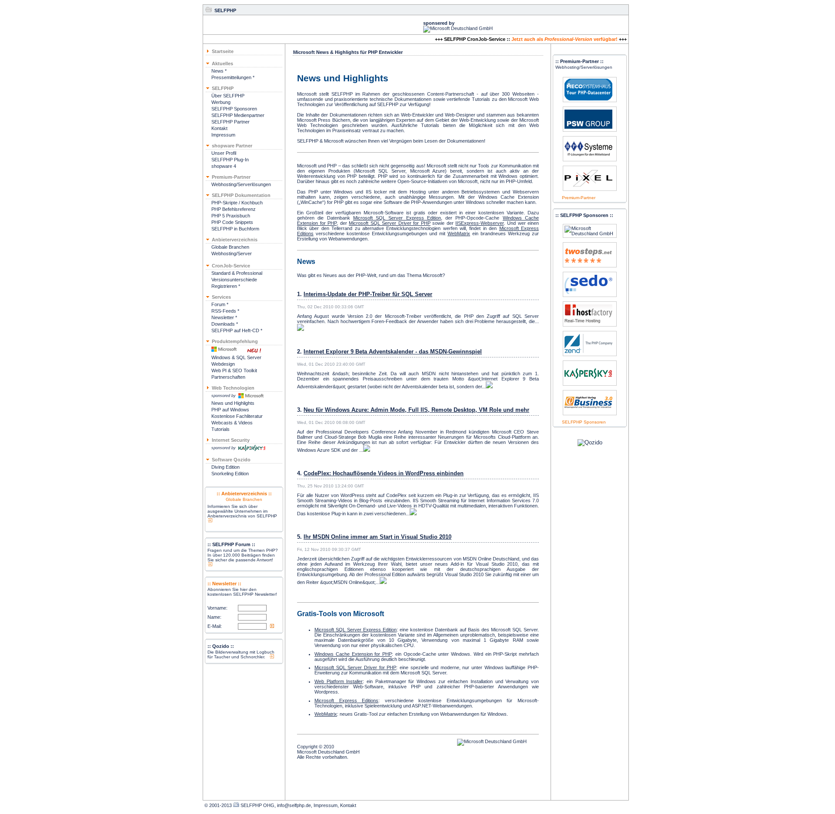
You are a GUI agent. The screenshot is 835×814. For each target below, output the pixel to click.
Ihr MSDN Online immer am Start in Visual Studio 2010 (377, 537)
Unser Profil (223, 153)
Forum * (219, 304)
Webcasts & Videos (232, 422)
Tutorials (220, 429)
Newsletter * (224, 317)
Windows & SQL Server (236, 357)
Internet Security (231, 440)
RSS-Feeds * (225, 311)
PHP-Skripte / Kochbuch (237, 202)
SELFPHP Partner (230, 121)
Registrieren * (225, 286)
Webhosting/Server (231, 253)
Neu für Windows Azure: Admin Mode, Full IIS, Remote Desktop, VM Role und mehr (416, 410)
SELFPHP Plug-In (230, 159)
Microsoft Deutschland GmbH (328, 751)
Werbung (220, 102)
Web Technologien (233, 387)
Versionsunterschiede (234, 279)
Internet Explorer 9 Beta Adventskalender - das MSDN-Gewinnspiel (393, 351)
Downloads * (224, 324)
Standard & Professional (236, 273)
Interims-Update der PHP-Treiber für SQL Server (368, 294)
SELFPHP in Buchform (235, 228)
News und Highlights (232, 403)
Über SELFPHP (227, 95)
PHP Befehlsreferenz (233, 209)
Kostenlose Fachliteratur (237, 416)
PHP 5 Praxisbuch (230, 215)
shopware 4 (223, 166)
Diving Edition (225, 467)
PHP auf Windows (230, 409)
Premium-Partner (578, 197)
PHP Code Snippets (232, 222)
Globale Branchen (230, 247)
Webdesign (223, 364)
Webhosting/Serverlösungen (241, 184)
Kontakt (219, 128)
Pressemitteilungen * (232, 77)
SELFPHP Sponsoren (234, 108)
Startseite (223, 51)
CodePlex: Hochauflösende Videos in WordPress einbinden (384, 473)
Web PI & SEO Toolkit (234, 370)
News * (219, 70)
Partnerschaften (228, 377)
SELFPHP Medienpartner (237, 115)
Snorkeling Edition (230, 473)
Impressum (223, 134)
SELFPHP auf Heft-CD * (236, 330)
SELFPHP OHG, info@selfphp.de (275, 805)
